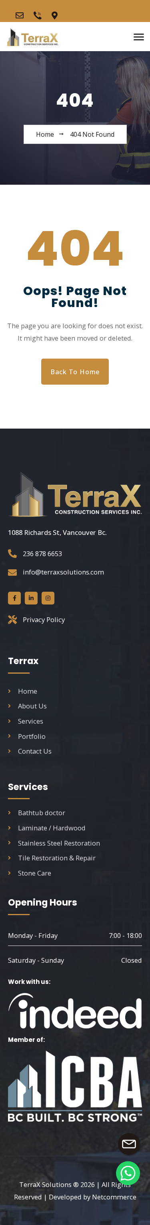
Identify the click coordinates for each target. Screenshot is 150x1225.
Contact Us (35, 751)
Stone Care (34, 873)
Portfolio (32, 736)
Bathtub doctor (41, 812)
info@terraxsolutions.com (63, 572)
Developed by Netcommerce (92, 1196)
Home (27, 691)
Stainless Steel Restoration (59, 843)
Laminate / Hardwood (52, 827)
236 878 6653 (42, 553)
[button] (128, 1173)
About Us (32, 705)
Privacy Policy (44, 619)
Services (30, 721)
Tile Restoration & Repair (57, 857)
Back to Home (75, 371)
